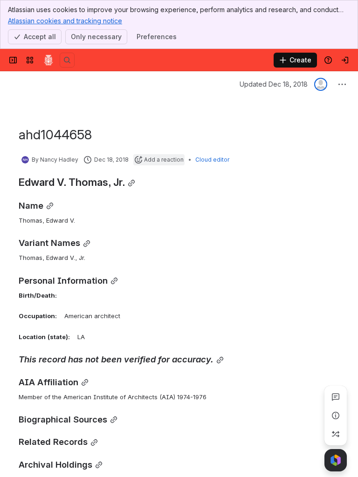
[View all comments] (335, 396)
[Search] (67, 60)
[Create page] (335, 434)
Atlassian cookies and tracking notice (65, 21)
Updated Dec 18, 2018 (274, 84)
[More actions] (342, 84)
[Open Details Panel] (335, 415)
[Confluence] (48, 60)
